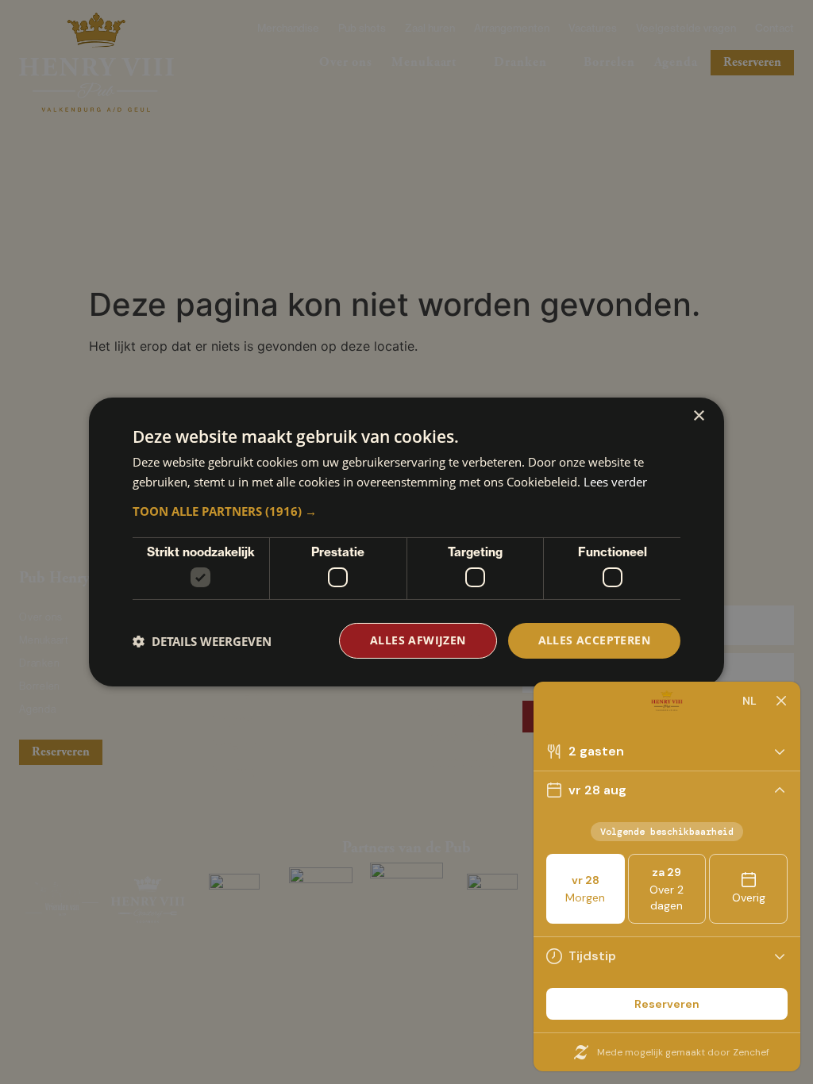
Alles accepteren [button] (594, 640)
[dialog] (406, 542)
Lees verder (615, 482)
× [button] (698, 416)
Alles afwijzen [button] (418, 640)
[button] (406, 511)
